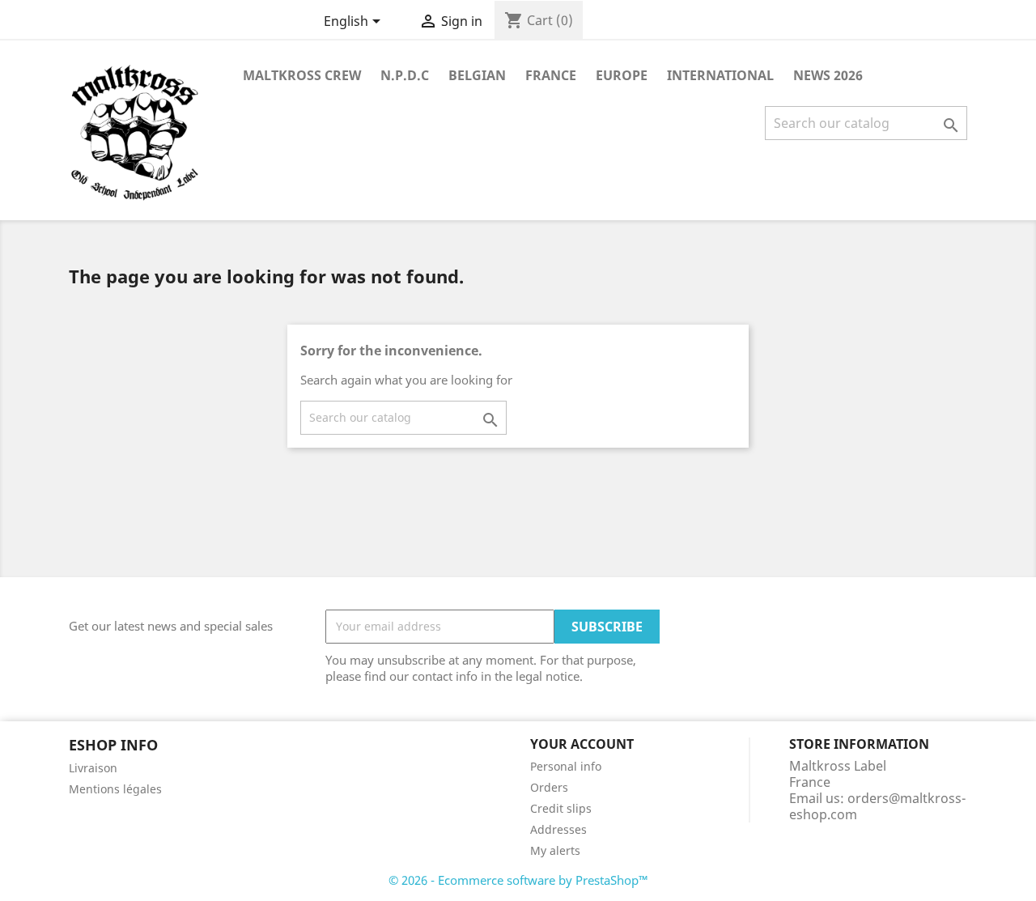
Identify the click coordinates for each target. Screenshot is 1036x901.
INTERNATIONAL (720, 75)
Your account (582, 744)
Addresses (558, 829)
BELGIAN (477, 75)
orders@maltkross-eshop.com (877, 806)
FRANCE (550, 75)
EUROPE (622, 75)
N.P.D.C (404, 75)
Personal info (565, 766)
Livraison (93, 768)
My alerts (555, 850)
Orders (549, 787)
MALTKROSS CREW (302, 75)
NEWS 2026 (828, 75)
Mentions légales (115, 789)
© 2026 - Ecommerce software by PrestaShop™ (518, 880)
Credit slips (561, 808)
